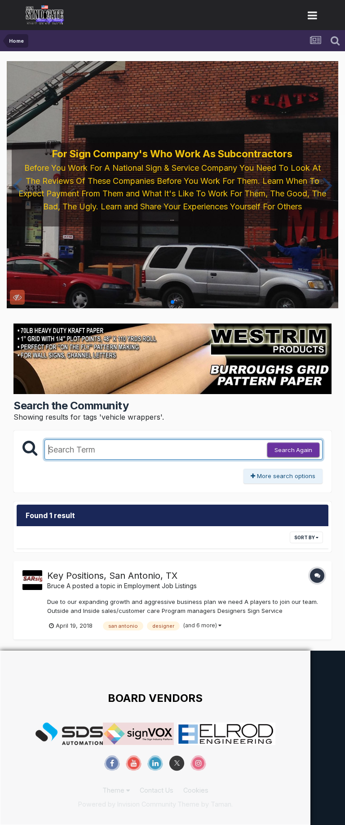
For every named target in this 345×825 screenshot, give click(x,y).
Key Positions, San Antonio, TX (112, 575)
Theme (114, 790)
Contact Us (156, 790)
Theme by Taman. (205, 804)
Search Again (293, 449)
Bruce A (59, 586)
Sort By (305, 537)
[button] (17, 185)
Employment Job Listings (160, 586)
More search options (285, 475)
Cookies (195, 790)
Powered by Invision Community (127, 804)
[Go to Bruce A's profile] (32, 580)
